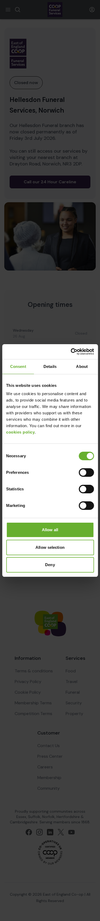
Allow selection (50, 547)
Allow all (50, 529)
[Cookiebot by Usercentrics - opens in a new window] (71, 351)
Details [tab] (50, 366)
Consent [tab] (18, 366)
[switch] (86, 472)
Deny (50, 564)
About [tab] (82, 366)
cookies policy (20, 432)
